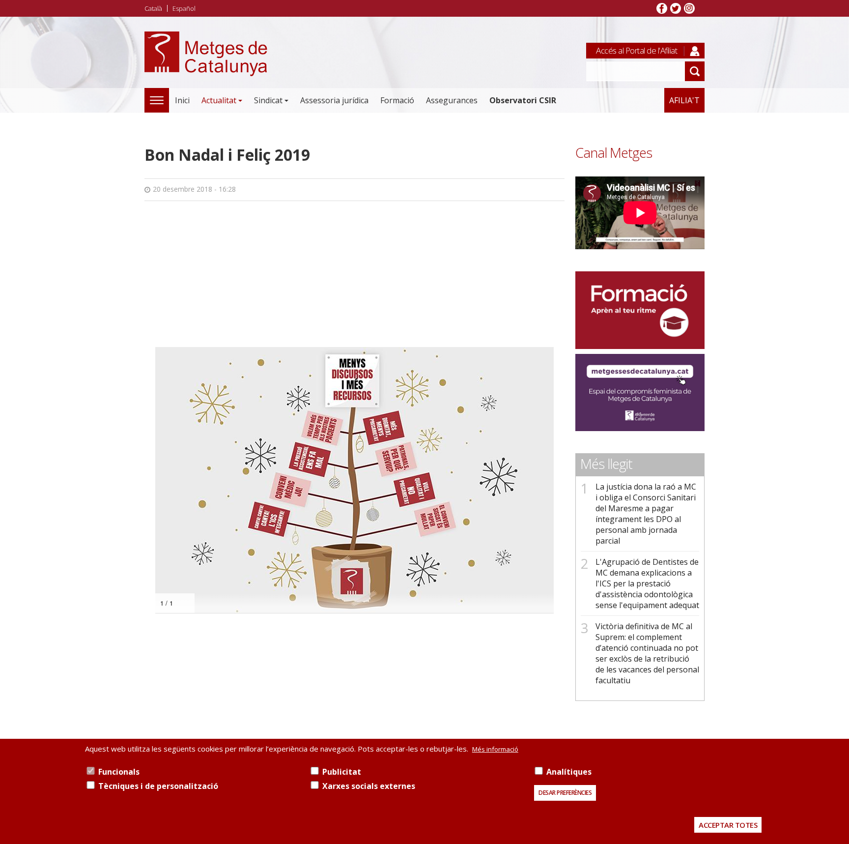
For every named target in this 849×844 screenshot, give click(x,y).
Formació (397, 100)
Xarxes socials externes (368, 786)
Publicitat (341, 771)
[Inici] (205, 64)
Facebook (661, 8)
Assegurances (452, 100)
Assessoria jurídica (334, 100)
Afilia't (684, 100)
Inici (182, 100)
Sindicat (268, 100)
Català (153, 8)
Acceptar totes (728, 825)
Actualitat (218, 100)
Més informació (495, 749)
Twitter (675, 8)
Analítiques (569, 771)
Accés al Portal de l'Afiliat (636, 50)
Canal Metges (613, 153)
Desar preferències (565, 792)
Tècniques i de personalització (158, 786)
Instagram (689, 8)
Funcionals (119, 771)
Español (184, 8)
